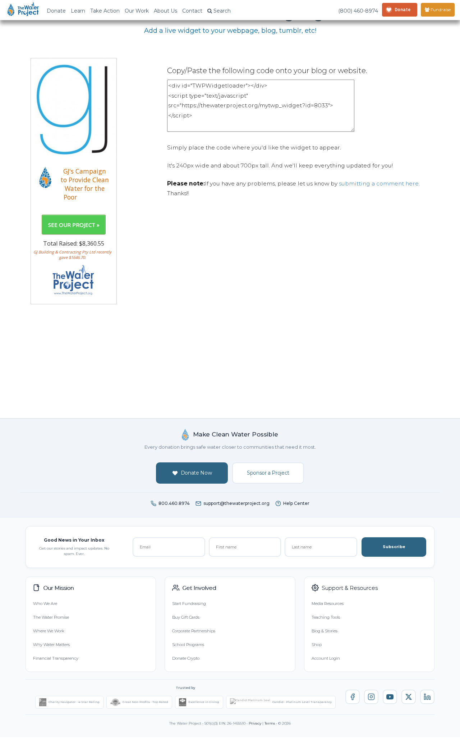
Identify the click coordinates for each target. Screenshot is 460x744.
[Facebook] (352, 697)
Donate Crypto (185, 658)
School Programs (188, 644)
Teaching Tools (326, 617)
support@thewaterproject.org (236, 503)
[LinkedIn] (427, 697)
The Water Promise (51, 617)
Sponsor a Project (268, 473)
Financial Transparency (55, 658)
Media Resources (328, 603)
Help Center (296, 503)
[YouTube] (390, 697)
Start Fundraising (189, 603)
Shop (317, 644)
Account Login (326, 658)
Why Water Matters (51, 644)
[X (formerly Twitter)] (408, 697)
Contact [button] (192, 11)
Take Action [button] (105, 11)
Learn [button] (78, 11)
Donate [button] (56, 11)
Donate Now (196, 473)
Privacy (255, 723)
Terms (269, 723)
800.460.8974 (174, 503)
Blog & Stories (324, 630)
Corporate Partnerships (193, 630)
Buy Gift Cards (185, 617)
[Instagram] (371, 697)
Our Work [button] (137, 11)
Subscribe (394, 546)
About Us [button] (165, 11)
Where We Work (48, 630)
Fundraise (440, 9)
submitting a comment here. (379, 183)
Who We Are (45, 603)
